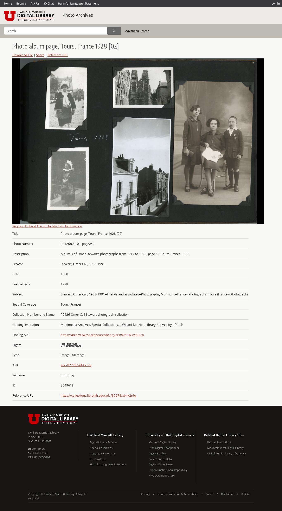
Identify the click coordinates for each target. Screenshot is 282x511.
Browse (21, 3)
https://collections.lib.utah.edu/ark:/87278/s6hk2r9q (98, 395)
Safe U (209, 494)
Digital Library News (161, 464)
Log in (276, 3)
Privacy (145, 494)
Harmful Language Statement (78, 3)
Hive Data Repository (162, 475)
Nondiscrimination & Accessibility (178, 494)
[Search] (114, 31)
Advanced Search (137, 31)
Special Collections (101, 448)
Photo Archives (78, 15)
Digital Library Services (103, 442)
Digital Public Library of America (226, 453)
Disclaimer (227, 494)
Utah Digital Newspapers (164, 448)
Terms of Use (98, 459)
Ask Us (35, 3)
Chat (50, 3)
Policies (245, 494)
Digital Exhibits (158, 453)
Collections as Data (160, 459)
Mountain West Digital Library (225, 448)
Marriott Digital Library (163, 442)
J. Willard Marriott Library (43, 432)
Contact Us (38, 449)
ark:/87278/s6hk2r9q (76, 365)
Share (40, 55)
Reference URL (57, 55)
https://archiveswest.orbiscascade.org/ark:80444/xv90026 (102, 335)
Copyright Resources (102, 453)
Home (8, 3)
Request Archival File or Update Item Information (47, 226)
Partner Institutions (219, 442)
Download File (22, 55)
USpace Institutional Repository (168, 470)
